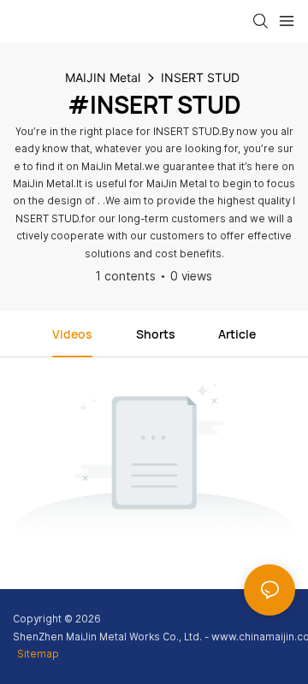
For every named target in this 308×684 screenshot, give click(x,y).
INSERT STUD (200, 77)
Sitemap (38, 654)
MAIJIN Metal (102, 77)
